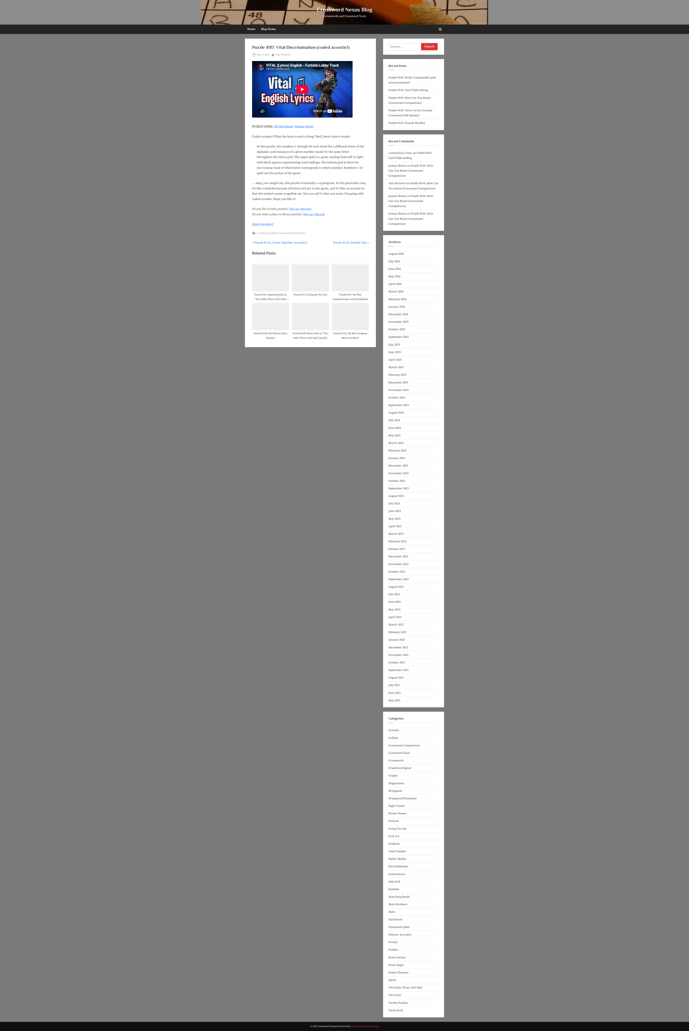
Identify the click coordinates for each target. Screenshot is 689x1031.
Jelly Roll (394, 881)
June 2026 (394, 269)
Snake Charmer (398, 972)
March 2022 (396, 624)
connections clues (400, 153)
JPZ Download (283, 127)
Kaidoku (272, 233)
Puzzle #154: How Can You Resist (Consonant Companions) (410, 171)
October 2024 (396, 397)
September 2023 (398, 488)
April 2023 (395, 526)
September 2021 (398, 670)
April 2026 (395, 284)
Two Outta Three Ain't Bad (405, 987)
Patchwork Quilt (398, 927)
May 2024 (394, 435)
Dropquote (395, 791)
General (393, 821)
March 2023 (396, 534)
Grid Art (393, 836)
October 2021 (396, 662)
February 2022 (397, 632)
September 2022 (398, 579)
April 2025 (395, 359)
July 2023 (394, 503)
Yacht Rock (395, 1010)
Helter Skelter (397, 859)
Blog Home (268, 29)
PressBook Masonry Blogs (365, 1026)
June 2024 (394, 428)
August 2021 (396, 677)
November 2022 (398, 564)
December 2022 (398, 556)
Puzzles (282, 233)
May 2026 (394, 276)
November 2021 (398, 655)
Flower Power (397, 813)
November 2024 (398, 390)
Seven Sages (396, 965)
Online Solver (304, 127)
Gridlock (394, 844)
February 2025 (397, 375)
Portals (393, 942)
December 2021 (398, 647)
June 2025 (394, 352)
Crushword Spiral (399, 768)
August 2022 (396, 587)
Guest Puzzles (397, 851)
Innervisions (396, 874)
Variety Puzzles (296, 233)
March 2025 (396, 367)
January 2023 (396, 549)
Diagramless (396, 783)
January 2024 (396, 458)
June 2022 (394, 602)
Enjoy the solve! (263, 224)
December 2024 (398, 382)
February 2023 (397, 541)
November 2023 (398, 473)
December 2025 (398, 314)
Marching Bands (399, 897)
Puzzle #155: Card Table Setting (408, 90)
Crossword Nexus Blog (344, 9)
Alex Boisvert (282, 54)
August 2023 (396, 496)
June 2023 (394, 511)
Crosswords (396, 760)
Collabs (393, 738)
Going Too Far (397, 829)
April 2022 (395, 617)
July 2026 (394, 261)
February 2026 (397, 299)
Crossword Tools (399, 753)
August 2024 (396, 412)
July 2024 (394, 420)
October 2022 (396, 571)
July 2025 (394, 344)
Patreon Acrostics (399, 934)
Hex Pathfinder (398, 866)
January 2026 (396, 307)
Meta (391, 912)
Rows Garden (397, 957)
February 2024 (397, 450)
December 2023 (398, 465)
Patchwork (395, 919)
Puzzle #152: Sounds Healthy (406, 123)
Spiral (392, 980)
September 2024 (398, 405)
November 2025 (398, 322)
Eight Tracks (396, 806)
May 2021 (394, 700)
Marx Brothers (397, 904)
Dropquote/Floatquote (402, 798)
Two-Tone (394, 995)
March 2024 (396, 443)
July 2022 (394, 594)
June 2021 (394, 693)
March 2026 (396, 291)
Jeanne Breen (397, 165)
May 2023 (394, 519)
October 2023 (396, 481)
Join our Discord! (314, 214)
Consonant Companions (404, 745)
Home (251, 29)
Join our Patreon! (300, 209)
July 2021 (394, 685)
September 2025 (398, 337)
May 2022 (394, 609)
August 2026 (396, 254)
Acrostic (261, 233)
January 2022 (396, 640)
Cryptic (393, 775)
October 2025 (396, 329)
